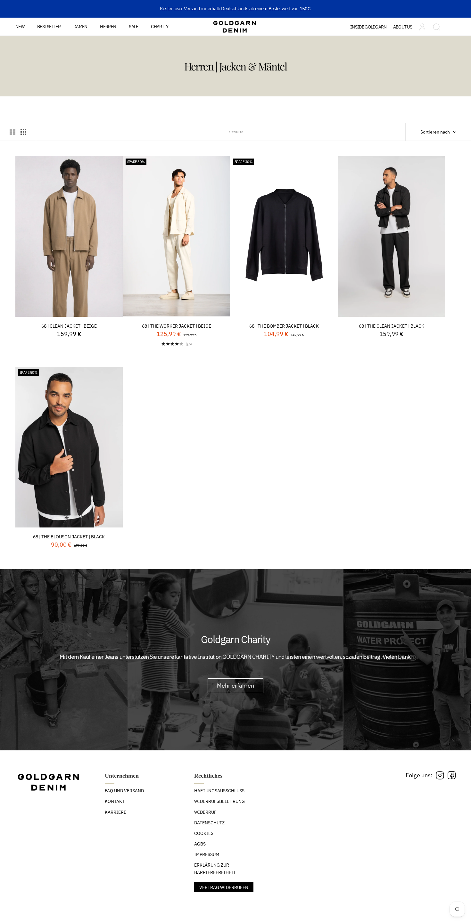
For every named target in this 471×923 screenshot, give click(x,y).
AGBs (200, 844)
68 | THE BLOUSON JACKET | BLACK (69, 537)
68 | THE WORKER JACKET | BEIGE (176, 326)
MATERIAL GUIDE (376, 46)
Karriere (115, 812)
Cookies (203, 833)
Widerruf (205, 812)
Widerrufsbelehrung (219, 801)
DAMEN (80, 26)
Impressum (206, 854)
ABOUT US (402, 27)
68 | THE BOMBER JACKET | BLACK (284, 326)
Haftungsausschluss (219, 791)
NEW (19, 26)
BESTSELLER (49, 26)
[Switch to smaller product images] (23, 132)
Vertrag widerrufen (223, 887)
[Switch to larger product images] (12, 132)
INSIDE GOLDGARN (368, 27)
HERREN (108, 26)
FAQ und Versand (124, 791)
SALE (133, 26)
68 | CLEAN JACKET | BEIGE (69, 326)
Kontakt (115, 801)
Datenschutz (209, 823)
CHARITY (159, 26)
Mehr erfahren (235, 685)
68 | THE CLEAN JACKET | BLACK (391, 326)
